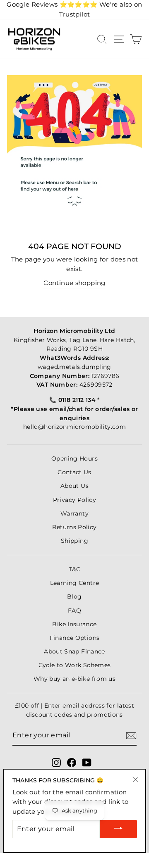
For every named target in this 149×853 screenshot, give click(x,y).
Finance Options (75, 637)
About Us (74, 485)
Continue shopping (74, 283)
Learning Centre (74, 583)
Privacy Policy (74, 500)
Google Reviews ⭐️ (52, 4)
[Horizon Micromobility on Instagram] (56, 762)
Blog (74, 596)
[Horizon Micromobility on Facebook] (71, 762)
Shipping (74, 540)
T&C (74, 569)
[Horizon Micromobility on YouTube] (86, 762)
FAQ (74, 610)
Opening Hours (74, 458)
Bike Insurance (74, 624)
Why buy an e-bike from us (74, 678)
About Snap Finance (74, 651)
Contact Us (74, 472)
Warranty (74, 513)
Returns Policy (74, 527)
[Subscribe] (131, 736)
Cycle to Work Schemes (74, 665)
